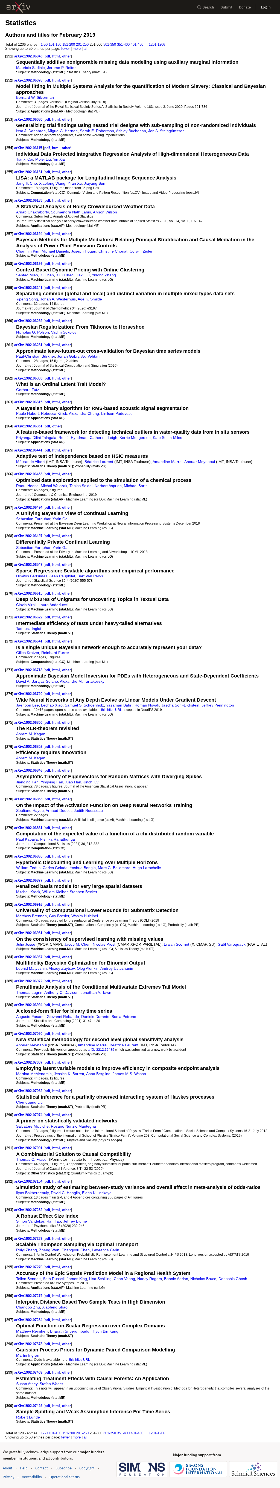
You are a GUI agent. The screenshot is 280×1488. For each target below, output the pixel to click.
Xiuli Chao (65, 275)
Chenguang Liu (29, 1102)
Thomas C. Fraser (32, 1159)
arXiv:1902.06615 (28, 593)
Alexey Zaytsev (62, 968)
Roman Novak (147, 705)
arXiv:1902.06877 (28, 880)
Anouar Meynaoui (199, 461)
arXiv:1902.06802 (28, 747)
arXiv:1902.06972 (28, 981)
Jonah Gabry (68, 356)
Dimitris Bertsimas (31, 576)
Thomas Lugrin (29, 992)
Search (208, 7)
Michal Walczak (54, 486)
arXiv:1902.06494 (28, 507)
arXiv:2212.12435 (101, 1049)
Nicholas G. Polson (32, 332)
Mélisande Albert (30, 461)
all (85, 49)
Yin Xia (59, 159)
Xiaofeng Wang (52, 183)
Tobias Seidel (80, 486)
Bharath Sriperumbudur (70, 1331)
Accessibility (32, 1477)
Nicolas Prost (104, 944)
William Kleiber (55, 892)
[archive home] (18, 7)
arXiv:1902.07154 (28, 1181)
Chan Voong (124, 1278)
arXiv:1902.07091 (28, 1148)
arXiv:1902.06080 (28, 119)
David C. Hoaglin (65, 1193)
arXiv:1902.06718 (28, 670)
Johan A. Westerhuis (58, 299)
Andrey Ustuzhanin (116, 968)
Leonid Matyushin (31, 968)
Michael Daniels (55, 251)
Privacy (8, 1477)
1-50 (44, 44)
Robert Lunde (28, 1417)
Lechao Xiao (52, 705)
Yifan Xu (75, 183)
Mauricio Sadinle (30, 67)
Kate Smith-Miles (167, 437)
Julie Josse (25, 944)
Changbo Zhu (28, 1307)
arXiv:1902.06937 (28, 957)
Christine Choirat (112, 251)
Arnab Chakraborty (32, 212)
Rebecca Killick (54, 413)
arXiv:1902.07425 (28, 1406)
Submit (226, 7)
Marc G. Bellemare (114, 867)
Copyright (87, 1468)
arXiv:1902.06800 (28, 722)
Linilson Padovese (117, 413)
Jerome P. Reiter (61, 67)
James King (77, 1278)
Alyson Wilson (105, 212)
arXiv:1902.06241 (28, 288)
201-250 (82, 44)
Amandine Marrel (167, 461)
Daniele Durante (95, 1016)
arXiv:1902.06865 (28, 856)
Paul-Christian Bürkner (35, 356)
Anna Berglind (98, 1074)
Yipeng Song (27, 299)
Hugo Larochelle (147, 867)
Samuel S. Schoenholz (84, 705)
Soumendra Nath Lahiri (71, 212)
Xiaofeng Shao (55, 1307)
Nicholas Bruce (203, 1278)
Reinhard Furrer (55, 652)
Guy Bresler (59, 916)
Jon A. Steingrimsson (166, 131)
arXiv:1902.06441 (28, 450)
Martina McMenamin (34, 1074)
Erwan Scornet (176, 944)
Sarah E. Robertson (97, 131)
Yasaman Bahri (119, 705)
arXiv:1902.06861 (28, 828)
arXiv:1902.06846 (28, 770)
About (7, 1468)
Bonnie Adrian (176, 1278)
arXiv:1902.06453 (28, 474)
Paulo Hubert (27, 413)
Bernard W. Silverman (35, 97)
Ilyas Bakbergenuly (32, 1193)
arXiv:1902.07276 (28, 1267)
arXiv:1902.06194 (28, 234)
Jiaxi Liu (83, 275)
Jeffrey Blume (75, 1221)
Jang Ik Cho (26, 183)
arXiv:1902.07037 (28, 1062)
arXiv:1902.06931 (28, 933)
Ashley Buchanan (131, 131)
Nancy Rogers (149, 1278)
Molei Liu (43, 159)
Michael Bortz (135, 486)
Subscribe (64, 1468)
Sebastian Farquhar (33, 519)
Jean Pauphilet (62, 576)
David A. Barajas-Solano (37, 681)
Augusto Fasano (30, 1016)
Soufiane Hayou (30, 810)
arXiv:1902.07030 (28, 1034)
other (66, 56)
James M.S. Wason (129, 1074)
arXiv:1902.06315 (28, 402)
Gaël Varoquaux (232, 944)
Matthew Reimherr (32, 1331)
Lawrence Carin (105, 1250)
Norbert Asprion (108, 486)
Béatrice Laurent (98, 461)
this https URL (111, 709)
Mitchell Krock (28, 892)
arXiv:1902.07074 (28, 1115)
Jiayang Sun (94, 183)
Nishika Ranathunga (57, 839)
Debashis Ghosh (232, 1278)
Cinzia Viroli (26, 605)
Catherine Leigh (103, 437)
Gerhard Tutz (27, 389)
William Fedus (28, 867)
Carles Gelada (55, 867)
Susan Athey (26, 1384)
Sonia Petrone (124, 1016)
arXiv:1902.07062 (28, 1091)
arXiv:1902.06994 (28, 1005)
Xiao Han (73, 782)
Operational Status (64, 1476)
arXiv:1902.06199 (28, 264)
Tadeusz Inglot (28, 628)
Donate (245, 7)
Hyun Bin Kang (105, 1331)
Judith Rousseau (88, 810)
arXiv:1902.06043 (28, 56)
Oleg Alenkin (87, 968)
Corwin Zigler (141, 251)
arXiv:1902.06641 (28, 641)
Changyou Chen (76, 1250)
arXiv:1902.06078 (28, 80)
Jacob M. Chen (77, 944)
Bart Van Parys (90, 576)
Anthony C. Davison (61, 992)
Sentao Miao (27, 275)
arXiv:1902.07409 (28, 1372)
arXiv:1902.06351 (28, 426)
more (77, 49)
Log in (266, 7)
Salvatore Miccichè (32, 1126)
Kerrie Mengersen (135, 437)
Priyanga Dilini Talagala (36, 437)
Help (24, 1468)
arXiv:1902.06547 (28, 565)
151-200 (68, 44)
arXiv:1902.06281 (28, 345)
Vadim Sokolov (64, 332)
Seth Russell (54, 1278)
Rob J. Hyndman (73, 437)
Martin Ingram (28, 1355)
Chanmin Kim (27, 251)
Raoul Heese (27, 486)
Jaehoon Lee (27, 705)
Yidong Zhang (104, 275)
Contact (41, 1468)
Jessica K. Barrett (69, 1074)
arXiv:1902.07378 (28, 1344)
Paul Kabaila (27, 839)
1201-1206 (157, 44)
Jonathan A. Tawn (96, 992)
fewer (65, 49)
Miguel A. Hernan (63, 131)
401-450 (137, 44)
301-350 (109, 44)
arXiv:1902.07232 (28, 1210)
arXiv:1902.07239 (28, 1239)
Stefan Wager (51, 1384)
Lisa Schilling (100, 1278)
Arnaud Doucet (59, 810)
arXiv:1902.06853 (28, 799)
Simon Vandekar (30, 1221)
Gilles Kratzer (27, 652)
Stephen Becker (83, 892)
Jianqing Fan (27, 782)
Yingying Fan (52, 782)
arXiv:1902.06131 (28, 172)
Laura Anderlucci (53, 605)
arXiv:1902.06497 (28, 536)
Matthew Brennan (31, 916)
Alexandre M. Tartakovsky (82, 681)
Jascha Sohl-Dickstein (180, 705)
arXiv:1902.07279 (28, 1296)
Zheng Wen (49, 1250)
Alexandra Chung (84, 413)
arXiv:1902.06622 (28, 617)
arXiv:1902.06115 (28, 148)
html (56, 56)
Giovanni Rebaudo (63, 1016)
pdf (47, 56)
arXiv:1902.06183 (28, 200)
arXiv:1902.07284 (28, 1320)
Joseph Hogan (83, 251)
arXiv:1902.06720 (28, 694)
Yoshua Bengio (83, 867)
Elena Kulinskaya (97, 1193)
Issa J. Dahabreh (31, 131)
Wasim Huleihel (84, 916)
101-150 (55, 44)
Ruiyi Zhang (26, 1250)
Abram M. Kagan (30, 734)
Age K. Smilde (90, 299)
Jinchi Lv (90, 782)
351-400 (123, 44)
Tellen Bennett (28, 1278)
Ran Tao (53, 1221)
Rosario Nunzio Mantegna (73, 1126)
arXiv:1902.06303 (28, 378)
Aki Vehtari (90, 356)
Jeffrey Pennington (218, 705)
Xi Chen (47, 275)
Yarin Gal (60, 519)
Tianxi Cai (24, 159)
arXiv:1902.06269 (28, 321)
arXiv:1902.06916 (28, 904)
